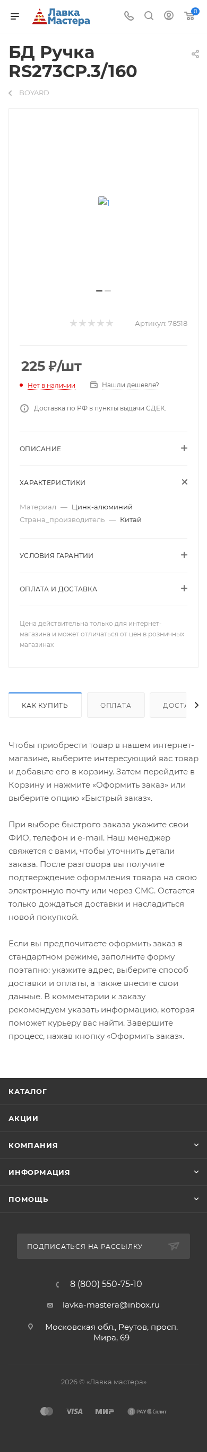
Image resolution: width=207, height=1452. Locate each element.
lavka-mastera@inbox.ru (111, 1305)
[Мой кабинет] (169, 17)
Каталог (27, 1091)
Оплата (116, 705)
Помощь (28, 1199)
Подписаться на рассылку (85, 1246)
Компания (33, 1145)
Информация (39, 1172)
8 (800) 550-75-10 (106, 1284)
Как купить (45, 705)
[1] (103, 202)
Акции (23, 1118)
